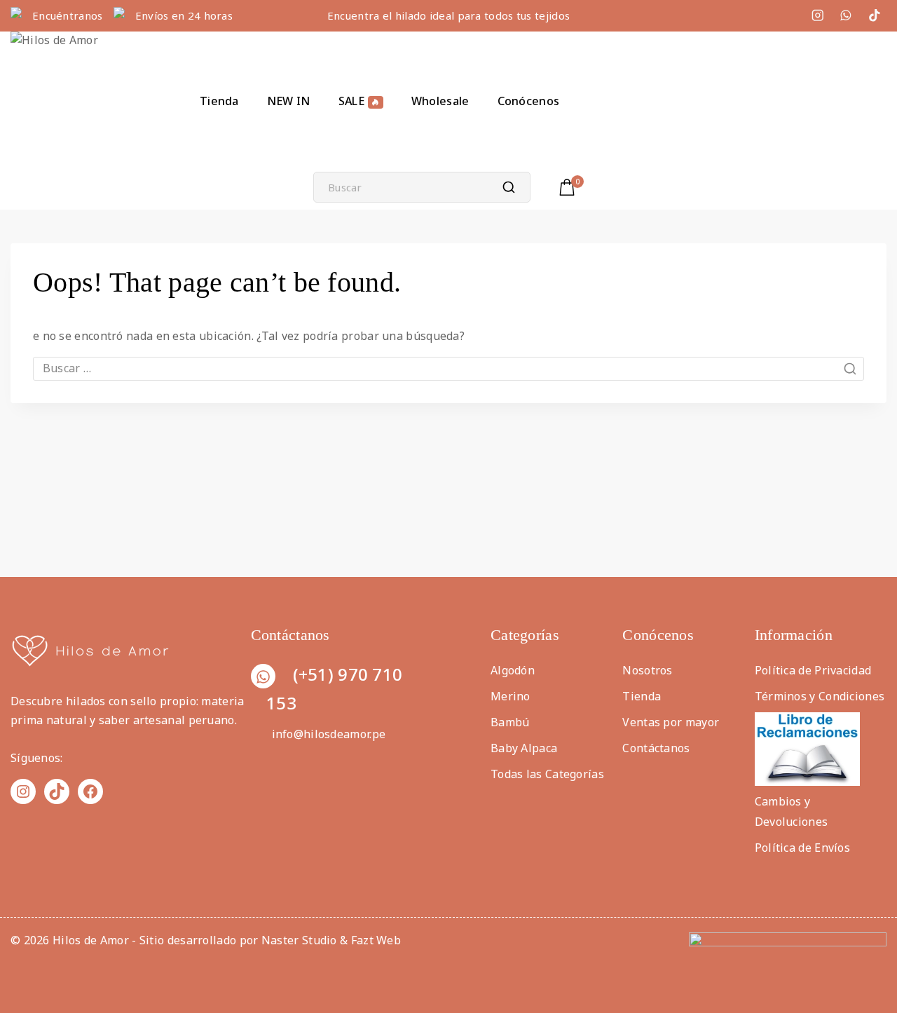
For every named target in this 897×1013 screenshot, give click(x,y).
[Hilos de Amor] (81, 102)
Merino (510, 696)
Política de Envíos (802, 847)
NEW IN (288, 101)
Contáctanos (656, 748)
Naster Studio (299, 940)
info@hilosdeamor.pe (329, 734)
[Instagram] (817, 15)
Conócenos (529, 101)
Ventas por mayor (670, 722)
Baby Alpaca (524, 748)
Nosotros (647, 670)
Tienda (219, 101)
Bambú (510, 722)
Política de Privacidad (813, 670)
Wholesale (440, 101)
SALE (351, 101)
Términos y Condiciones (820, 696)
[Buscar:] (448, 368)
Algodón (513, 670)
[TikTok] (874, 15)
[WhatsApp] (845, 15)
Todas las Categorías (547, 774)
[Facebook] (90, 791)
